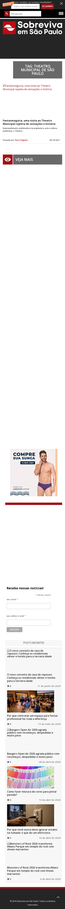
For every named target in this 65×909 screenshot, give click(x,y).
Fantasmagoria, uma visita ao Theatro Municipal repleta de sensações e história (29, 122)
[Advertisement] (32, 302)
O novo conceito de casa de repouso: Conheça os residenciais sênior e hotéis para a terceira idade (31, 678)
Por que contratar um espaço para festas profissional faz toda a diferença (32, 717)
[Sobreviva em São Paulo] (32, 27)
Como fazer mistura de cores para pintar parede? (32, 793)
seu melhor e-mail (16, 616)
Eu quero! (47, 6)
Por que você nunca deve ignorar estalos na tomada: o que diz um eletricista (32, 831)
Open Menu (61, 13)
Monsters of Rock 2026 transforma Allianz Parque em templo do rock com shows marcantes (32, 871)
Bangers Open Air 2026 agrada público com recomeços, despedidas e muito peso (33, 755)
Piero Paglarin (21, 140)
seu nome (12, 600)
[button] (32, 4)
